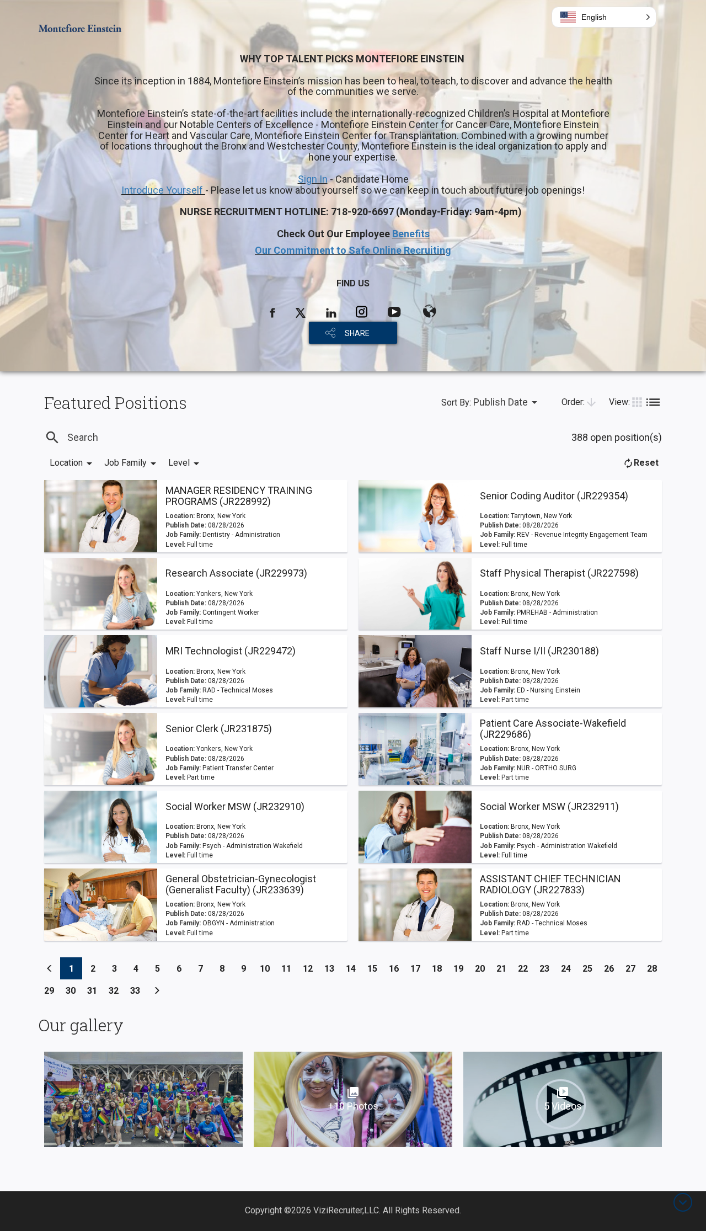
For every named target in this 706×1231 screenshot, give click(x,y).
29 (52, 990)
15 (375, 968)
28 (655, 968)
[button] (604, 17)
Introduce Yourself (163, 190)
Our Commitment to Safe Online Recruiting (353, 250)
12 (311, 968)
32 (117, 990)
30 (74, 990)
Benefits (411, 233)
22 (526, 968)
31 (95, 990)
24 (569, 968)
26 (612, 968)
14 (354, 968)
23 (547, 968)
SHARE (357, 333)
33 (138, 990)
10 (268, 968)
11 (289, 968)
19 (461, 968)
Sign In (313, 179)
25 (590, 968)
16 (397, 968)
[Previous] (50, 968)
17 (418, 968)
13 (332, 968)
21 (504, 968)
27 (633, 968)
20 (483, 968)
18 (440, 968)
